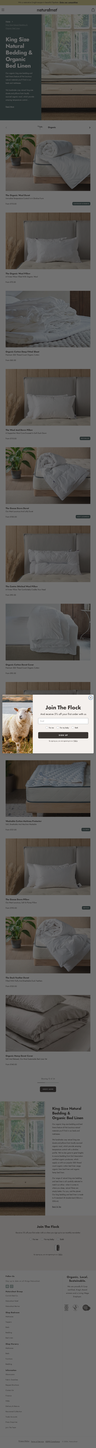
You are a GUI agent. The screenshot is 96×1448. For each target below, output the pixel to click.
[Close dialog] (91, 698)
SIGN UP (63, 735)
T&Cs (75, 741)
